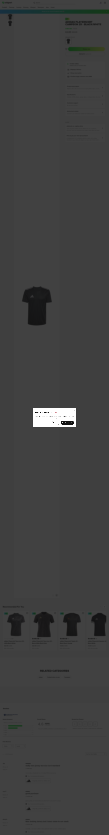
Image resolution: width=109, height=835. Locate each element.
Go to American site (67, 423)
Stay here (55, 423)
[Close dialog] (74, 410)
